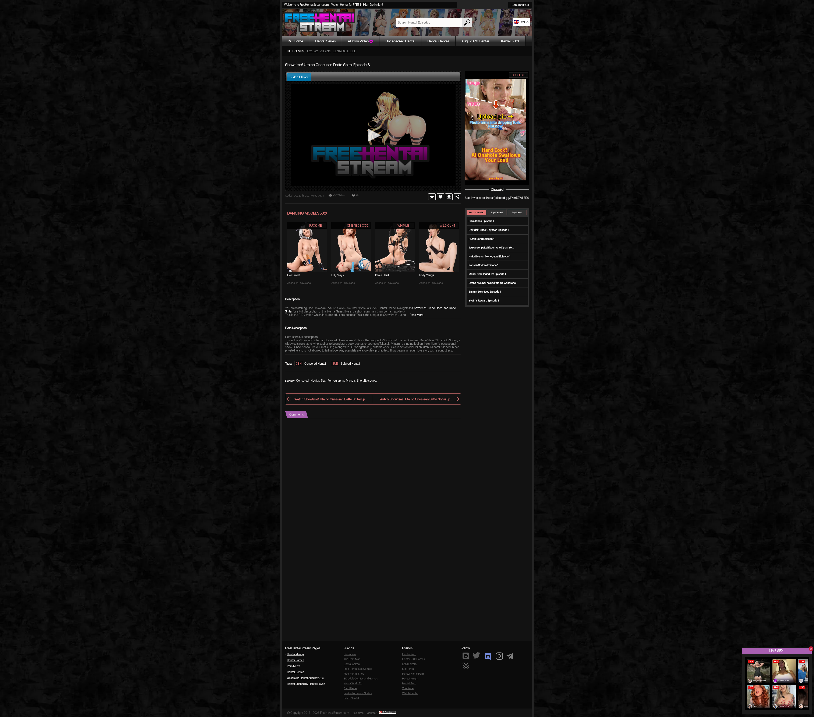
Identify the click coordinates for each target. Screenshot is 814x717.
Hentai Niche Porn (413, 673)
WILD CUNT (447, 225)
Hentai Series (325, 41)
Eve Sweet (293, 275)
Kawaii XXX (510, 41)
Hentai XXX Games (413, 659)
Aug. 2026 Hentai (475, 41)
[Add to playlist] (432, 196)
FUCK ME (315, 225)
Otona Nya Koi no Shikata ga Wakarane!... (493, 283)
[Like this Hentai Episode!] (440, 196)
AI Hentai (325, 51)
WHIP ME (403, 225)
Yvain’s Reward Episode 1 (484, 300)
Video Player (299, 77)
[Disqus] (373, 471)
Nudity (315, 380)
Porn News (293, 666)
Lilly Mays (337, 275)
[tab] (299, 77)
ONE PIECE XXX (357, 225)
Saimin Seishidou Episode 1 (485, 291)
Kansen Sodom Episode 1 (484, 265)
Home (298, 41)
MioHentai (408, 668)
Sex (323, 380)
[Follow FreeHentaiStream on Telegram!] (509, 655)
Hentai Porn (409, 654)
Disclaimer (358, 712)
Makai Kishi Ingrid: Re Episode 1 (487, 274)
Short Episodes (366, 380)
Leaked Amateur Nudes (358, 693)
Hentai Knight (410, 678)
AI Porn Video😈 (360, 41)
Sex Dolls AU (351, 698)
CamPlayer (350, 688)
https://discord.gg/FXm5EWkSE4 (507, 197)
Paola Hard (382, 275)
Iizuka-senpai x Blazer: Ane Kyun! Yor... (491, 247)
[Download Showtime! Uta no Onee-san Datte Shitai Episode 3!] (449, 196)
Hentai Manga (295, 654)
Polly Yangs (426, 275)
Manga (350, 380)
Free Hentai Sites (354, 673)
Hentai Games (295, 660)
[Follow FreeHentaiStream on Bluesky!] (465, 665)
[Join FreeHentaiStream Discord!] (488, 656)
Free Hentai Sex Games (358, 668)
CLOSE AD (518, 75)
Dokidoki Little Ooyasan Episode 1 (489, 230)
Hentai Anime (352, 663)
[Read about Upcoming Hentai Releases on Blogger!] (465, 655)
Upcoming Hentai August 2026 (305, 677)
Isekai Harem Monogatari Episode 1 (489, 256)
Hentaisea (350, 654)
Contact (371, 712)
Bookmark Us (520, 5)
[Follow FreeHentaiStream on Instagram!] (499, 656)
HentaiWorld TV (353, 683)
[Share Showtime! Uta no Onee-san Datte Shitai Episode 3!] (457, 196)
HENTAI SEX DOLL (344, 51)
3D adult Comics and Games (361, 678)
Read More (416, 315)
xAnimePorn (409, 663)
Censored (302, 380)
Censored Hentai (315, 363)
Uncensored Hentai (400, 41)
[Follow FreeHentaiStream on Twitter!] (476, 655)
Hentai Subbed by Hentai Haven (306, 683)
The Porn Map (352, 659)
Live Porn (312, 51)
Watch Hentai (410, 693)
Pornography (336, 380)
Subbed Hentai (350, 363)
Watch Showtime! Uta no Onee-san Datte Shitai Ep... (331, 399)
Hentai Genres (438, 41)
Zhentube (408, 688)
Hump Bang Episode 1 (482, 238)
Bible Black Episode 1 (481, 221)
